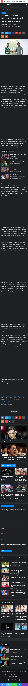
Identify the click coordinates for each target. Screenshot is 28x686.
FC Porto (18, 674)
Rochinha (14, 411)
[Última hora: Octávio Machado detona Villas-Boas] (5, 169)
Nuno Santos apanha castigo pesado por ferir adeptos (18, 662)
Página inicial (5, 9)
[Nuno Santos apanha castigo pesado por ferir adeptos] (5, 664)
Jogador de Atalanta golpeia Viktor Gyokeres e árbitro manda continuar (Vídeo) (20, 495)
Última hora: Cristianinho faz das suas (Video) (18, 563)
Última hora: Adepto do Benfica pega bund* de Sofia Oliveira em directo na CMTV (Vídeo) (18, 585)
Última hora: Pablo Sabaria (17, 161)
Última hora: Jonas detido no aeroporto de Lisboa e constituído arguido (17, 656)
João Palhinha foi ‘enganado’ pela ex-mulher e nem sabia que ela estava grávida (21, 478)
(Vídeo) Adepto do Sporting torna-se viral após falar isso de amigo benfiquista (7, 495)
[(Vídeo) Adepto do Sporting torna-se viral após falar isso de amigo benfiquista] (7, 488)
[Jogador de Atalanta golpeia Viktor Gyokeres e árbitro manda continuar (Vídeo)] (21, 488)
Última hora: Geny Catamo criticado (19, 632)
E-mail (3, 533)
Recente (13, 558)
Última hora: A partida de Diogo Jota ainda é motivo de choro (7, 615)
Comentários (22, 558)
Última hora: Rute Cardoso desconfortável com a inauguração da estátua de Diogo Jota (21, 616)
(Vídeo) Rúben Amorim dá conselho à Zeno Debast (7, 478)
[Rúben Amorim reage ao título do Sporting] (5, 156)
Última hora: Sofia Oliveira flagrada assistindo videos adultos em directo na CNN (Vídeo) (17, 593)
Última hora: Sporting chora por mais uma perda (7, 633)
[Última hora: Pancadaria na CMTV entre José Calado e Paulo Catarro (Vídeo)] (5, 571)
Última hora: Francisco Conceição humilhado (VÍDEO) (18, 576)
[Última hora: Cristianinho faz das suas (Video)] (5, 564)
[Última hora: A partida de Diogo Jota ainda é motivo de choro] (7, 608)
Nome (3, 528)
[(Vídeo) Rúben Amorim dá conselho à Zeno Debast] (7, 471)
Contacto (17, 676)
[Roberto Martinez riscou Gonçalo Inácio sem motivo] (5, 176)
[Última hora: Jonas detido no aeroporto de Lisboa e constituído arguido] (5, 657)
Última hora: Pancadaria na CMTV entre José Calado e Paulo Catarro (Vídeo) (17, 570)
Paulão (4, 24)
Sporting (11, 9)
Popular (4, 558)
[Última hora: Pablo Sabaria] (5, 163)
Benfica (22, 674)
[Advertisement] (14, 71)
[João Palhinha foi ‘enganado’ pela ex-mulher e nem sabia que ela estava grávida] (21, 471)
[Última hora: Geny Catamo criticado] (21, 626)
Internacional (11, 676)
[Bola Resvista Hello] (9, 4)
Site (2, 539)
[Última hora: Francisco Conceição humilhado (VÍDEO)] (5, 578)
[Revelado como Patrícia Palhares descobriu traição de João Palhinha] (5, 650)
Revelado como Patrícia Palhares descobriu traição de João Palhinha (18, 649)
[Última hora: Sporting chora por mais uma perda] (7, 626)
